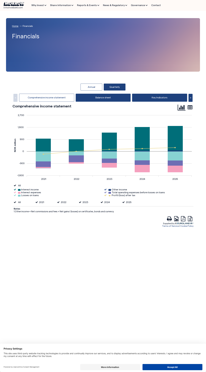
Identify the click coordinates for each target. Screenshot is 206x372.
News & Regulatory (114, 5)
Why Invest (37, 5)
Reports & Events (87, 5)
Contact (156, 5)
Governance (138, 5)
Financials (28, 26)
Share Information (60, 5)
